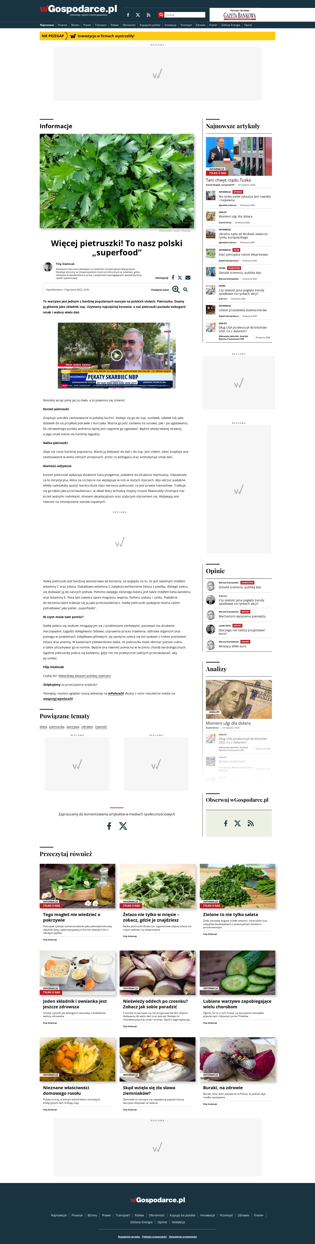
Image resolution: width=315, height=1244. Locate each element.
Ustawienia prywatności (183, 1236)
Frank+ (213, 25)
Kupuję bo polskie (150, 25)
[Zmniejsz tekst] (185, 289)
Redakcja (178, 1222)
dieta (43, 727)
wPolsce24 (115, 693)
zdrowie (87, 727)
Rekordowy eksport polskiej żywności (84, 676)
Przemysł (186, 25)
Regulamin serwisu (129, 1236)
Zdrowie (200, 25)
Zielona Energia (231, 25)
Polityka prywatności (154, 1236)
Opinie (248, 25)
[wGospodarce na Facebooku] (128, 14)
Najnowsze (47, 25)
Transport (101, 25)
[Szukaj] (161, 15)
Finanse (62, 25)
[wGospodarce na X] (137, 14)
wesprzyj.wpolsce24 (57, 699)
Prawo (87, 25)
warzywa (73, 727)
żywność (101, 727)
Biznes (75, 25)
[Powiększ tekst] (176, 290)
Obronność (129, 25)
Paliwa (114, 25)
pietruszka (56, 727)
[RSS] (148, 14)
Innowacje (171, 25)
